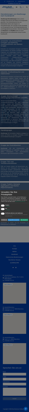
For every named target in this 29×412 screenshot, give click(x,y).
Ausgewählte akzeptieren (13, 219)
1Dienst (7, 206)
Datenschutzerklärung (20, 201)
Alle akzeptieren (24, 219)
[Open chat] (26, 409)
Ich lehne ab (4, 219)
